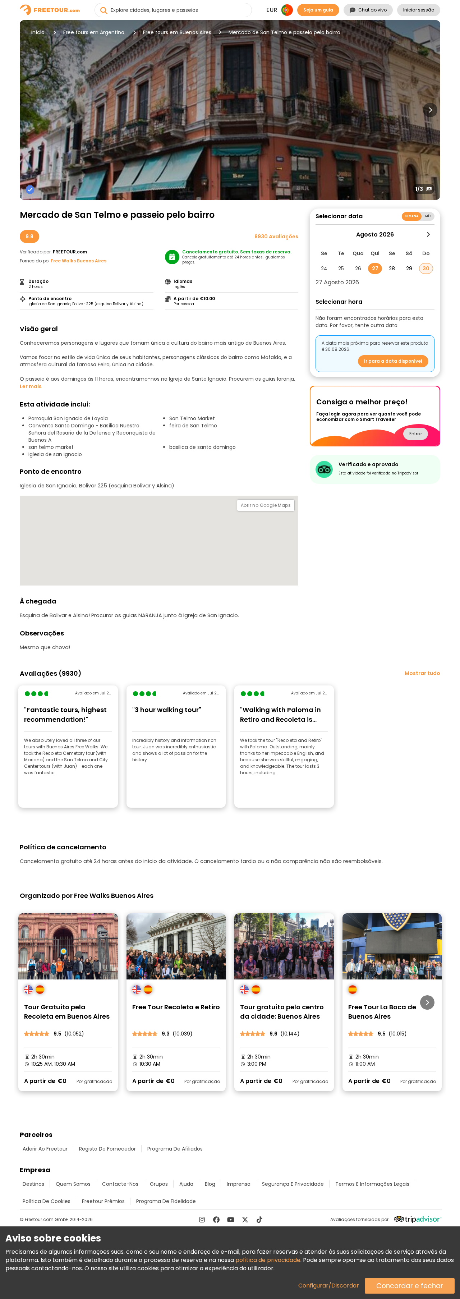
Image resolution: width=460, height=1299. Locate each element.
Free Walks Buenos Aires (78, 261)
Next (430, 110)
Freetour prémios (103, 1201)
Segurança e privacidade (293, 1184)
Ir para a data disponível (393, 361)
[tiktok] (259, 1219)
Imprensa (238, 1184)
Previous (30, 110)
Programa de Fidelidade (166, 1201)
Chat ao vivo (372, 10)
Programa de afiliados (175, 1148)
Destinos (33, 1184)
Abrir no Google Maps (266, 505)
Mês (428, 216)
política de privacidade (267, 1260)
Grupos (159, 1184)
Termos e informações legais (372, 1184)
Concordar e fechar (409, 1286)
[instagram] (202, 1219)
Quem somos (73, 1184)
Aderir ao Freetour (45, 1148)
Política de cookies (46, 1201)
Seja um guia (318, 10)
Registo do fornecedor (107, 1148)
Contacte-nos (120, 1184)
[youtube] (230, 1219)
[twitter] (245, 1219)
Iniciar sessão (418, 10)
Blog (210, 1184)
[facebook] (216, 1219)
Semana (412, 216)
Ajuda (186, 1184)
